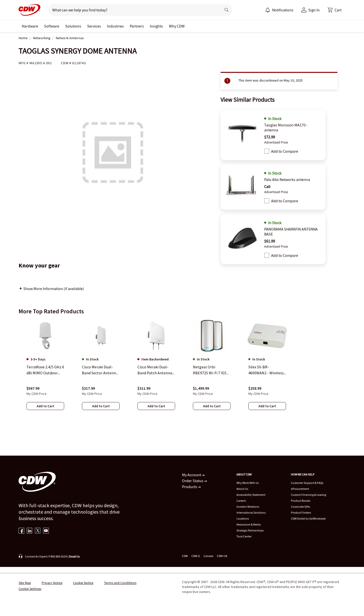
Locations (242, 518)
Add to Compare (284, 151)
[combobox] (132, 10)
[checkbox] (266, 151)
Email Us (74, 556)
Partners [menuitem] (137, 26)
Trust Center (244, 536)
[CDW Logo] (29, 10)
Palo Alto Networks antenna (287, 179)
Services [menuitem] (94, 26)
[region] (182, 369)
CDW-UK (222, 556)
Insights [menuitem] (156, 26)
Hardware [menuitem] (30, 26)
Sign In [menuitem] (314, 9)
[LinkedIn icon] (29, 531)
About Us (242, 489)
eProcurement (300, 489)
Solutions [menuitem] (73, 26)
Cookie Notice (83, 583)
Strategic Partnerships (250, 530)
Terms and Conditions (120, 583)
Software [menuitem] (51, 26)
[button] (334, 10)
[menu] (279, 10)
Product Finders (301, 512)
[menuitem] (267, 9)
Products (190, 486)
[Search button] (227, 10)
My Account (192, 474)
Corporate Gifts (300, 506)
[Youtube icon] (46, 531)
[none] (30, 26)
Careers (241, 500)
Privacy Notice (52, 583)
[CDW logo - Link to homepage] (29, 10)
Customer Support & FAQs (307, 483)
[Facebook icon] (21, 531)
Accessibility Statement (250, 495)
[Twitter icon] (38, 531)
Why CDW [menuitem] (177, 26)
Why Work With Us (247, 483)
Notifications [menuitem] (282, 9)
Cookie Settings (30, 589)
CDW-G (195, 556)
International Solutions (251, 512)
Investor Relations (247, 506)
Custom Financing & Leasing (308, 495)
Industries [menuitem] (115, 26)
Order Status (193, 480)
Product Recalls (300, 500)
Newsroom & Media (248, 524)
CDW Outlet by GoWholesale (308, 518)
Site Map (25, 583)
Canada (208, 556)
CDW (185, 556)
